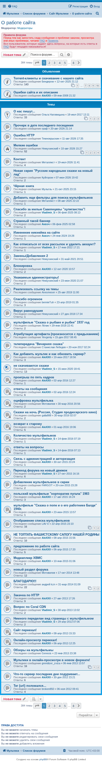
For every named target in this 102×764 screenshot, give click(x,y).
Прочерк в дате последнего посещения (44, 125)
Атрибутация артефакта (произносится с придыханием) (56, 334)
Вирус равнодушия (28, 310)
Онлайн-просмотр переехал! (35, 640)
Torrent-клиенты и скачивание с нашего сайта (48, 78)
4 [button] (59, 63)
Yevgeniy (47, 337)
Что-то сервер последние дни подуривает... (47, 674)
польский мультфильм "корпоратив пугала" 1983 (51, 493)
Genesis (46, 653)
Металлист (48, 162)
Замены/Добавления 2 (31, 256)
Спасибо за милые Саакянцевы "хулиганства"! (49, 209)
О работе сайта (18, 22)
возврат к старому (28, 424)
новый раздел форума (31, 569)
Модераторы (24, 28)
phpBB (43, 759)
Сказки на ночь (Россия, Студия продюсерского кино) (55, 412)
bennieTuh (48, 302)
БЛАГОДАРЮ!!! (25, 581)
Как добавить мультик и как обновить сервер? (50, 354)
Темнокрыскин (50, 138)
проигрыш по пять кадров (34, 377)
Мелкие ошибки (26, 145)
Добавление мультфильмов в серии (41, 482)
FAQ (42, 40)
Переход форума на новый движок (40, 470)
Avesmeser (48, 292)
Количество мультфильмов (35, 435)
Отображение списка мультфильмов (42, 520)
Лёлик (45, 325)
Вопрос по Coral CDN (30, 607)
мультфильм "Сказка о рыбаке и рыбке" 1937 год (51, 322)
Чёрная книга (24, 186)
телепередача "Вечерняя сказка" (39, 344)
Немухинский (50, 148)
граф (45, 128)
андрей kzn (48, 584)
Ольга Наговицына (53, 114)
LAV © (45, 523)
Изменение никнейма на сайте (37, 232)
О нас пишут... (24, 111)
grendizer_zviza (51, 663)
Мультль (47, 189)
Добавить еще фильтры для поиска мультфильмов (53, 197)
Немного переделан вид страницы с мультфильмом (54, 618)
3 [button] (54, 63)
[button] (37, 63)
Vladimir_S (48, 212)
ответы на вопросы (29, 447)
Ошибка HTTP (24, 135)
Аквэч (46, 224)
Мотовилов (48, 403)
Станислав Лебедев (54, 347)
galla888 (46, 415)
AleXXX (46, 95)
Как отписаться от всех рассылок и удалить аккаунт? (55, 244)
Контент (20, 159)
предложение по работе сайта (36, 546)
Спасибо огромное (28, 299)
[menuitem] (12, 6)
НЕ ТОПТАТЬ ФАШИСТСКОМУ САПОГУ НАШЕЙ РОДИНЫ (56, 534)
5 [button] (65, 63)
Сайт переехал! (25, 630)
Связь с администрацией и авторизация (44, 459)
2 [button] (49, 63)
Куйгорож (47, 177)
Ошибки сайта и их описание (36, 92)
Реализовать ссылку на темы (36, 289)
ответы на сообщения (30, 389)
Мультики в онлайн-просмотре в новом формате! (52, 660)
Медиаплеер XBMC (28, 558)
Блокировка (23, 266)
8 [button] (73, 63)
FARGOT (47, 485)
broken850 (48, 688)
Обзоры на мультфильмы (33, 650)
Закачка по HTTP (26, 595)
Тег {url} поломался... (30, 685)
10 (97, 85)
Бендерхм (48, 81)
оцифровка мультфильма (33, 400)
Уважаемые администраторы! (36, 277)
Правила (53, 40)
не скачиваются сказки (31, 365)
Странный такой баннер (32, 221)
